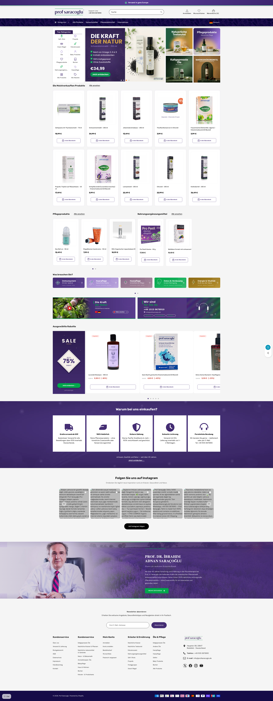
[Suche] (161, 12)
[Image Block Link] (69, 283)
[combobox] (136, 12)
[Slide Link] (125, 54)
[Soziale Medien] (268, 353)
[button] (213, 12)
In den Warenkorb (70, 140)
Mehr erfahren (155, 591)
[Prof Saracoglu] (69, 12)
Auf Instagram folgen (137, 526)
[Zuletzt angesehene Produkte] (268, 347)
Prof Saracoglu (64, 696)
